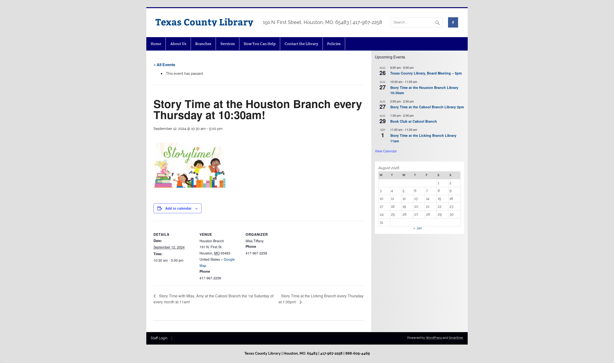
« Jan (417, 228)
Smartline (456, 338)
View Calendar (386, 151)
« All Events (164, 64)
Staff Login (159, 338)
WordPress (434, 338)
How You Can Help (260, 43)
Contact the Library (301, 43)
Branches (203, 43)
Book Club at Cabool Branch (413, 121)
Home (156, 43)
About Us (178, 43)
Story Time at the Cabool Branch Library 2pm (427, 106)
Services (227, 43)
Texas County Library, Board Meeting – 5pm (426, 73)
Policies (334, 43)
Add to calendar (178, 208)
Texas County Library (204, 22)
